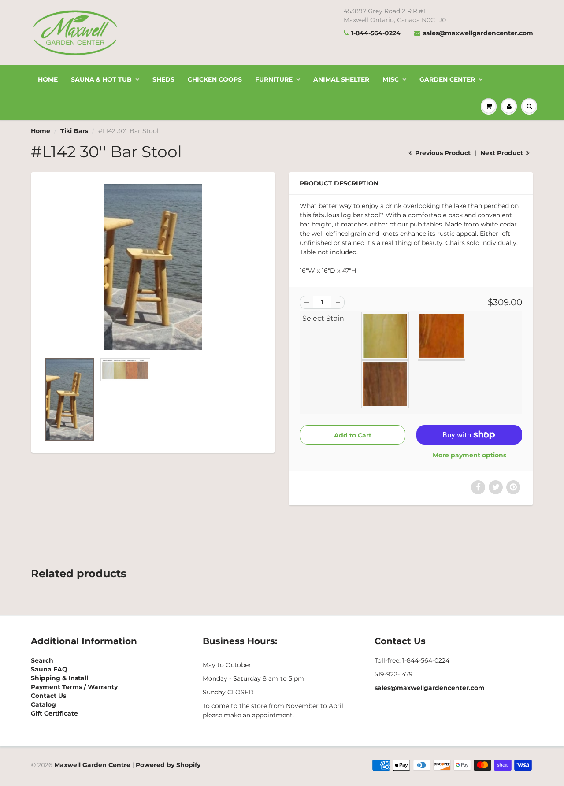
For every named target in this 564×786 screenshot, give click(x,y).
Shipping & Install (59, 678)
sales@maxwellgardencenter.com (478, 33)
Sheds (163, 79)
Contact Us (48, 696)
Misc (390, 79)
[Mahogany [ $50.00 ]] (442, 336)
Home (48, 79)
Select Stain (323, 318)
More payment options (469, 455)
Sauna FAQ (49, 669)
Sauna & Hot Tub (101, 79)
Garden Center (447, 79)
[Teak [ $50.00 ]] (386, 384)
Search (42, 660)
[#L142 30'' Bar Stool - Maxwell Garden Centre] (153, 267)
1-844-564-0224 (376, 33)
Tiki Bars (74, 131)
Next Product (502, 153)
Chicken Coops (215, 79)
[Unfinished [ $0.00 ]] (442, 384)
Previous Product (442, 153)
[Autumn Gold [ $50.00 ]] (386, 336)
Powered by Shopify (168, 765)
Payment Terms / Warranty (74, 687)
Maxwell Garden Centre (92, 765)
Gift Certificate (54, 713)
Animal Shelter (341, 79)
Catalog (43, 704)
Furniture (274, 79)
